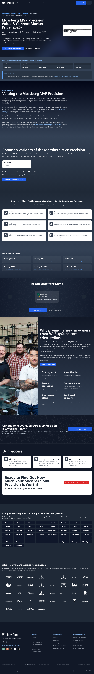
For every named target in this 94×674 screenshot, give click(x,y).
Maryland (41, 530)
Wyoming (19, 545)
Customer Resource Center (59, 645)
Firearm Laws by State (78, 648)
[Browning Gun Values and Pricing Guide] (63, 577)
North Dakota (19, 538)
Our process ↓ (37, 48)
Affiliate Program (36, 649)
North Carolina (7, 538)
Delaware (86, 523)
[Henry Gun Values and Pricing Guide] (85, 585)
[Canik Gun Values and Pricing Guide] (74, 577)
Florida (8, 526)
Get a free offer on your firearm (13, 48)
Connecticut (75, 523)
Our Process (35, 640)
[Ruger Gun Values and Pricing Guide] (85, 593)
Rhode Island (75, 538)
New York (86, 534)
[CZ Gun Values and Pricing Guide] (19, 585)
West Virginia (86, 542)
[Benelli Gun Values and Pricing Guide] (30, 577)
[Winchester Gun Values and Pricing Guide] (19, 609)
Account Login (56, 643)
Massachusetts (52, 530)
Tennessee (19, 542)
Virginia (64, 542)
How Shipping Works (37, 642)
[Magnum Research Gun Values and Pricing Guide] (30, 593)
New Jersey (64, 534)
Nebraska (30, 534)
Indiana (64, 526)
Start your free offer (39, 310)
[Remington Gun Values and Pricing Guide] (74, 593)
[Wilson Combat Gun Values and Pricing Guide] (30, 609)
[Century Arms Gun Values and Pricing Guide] (85, 577)
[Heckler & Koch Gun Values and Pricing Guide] (74, 585)
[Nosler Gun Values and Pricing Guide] (63, 593)
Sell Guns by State (77, 645)
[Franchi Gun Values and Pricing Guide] (52, 585)
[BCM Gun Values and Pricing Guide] (19, 577)
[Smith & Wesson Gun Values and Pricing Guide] (30, 601)
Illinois (53, 526)
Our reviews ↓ (28, 48)
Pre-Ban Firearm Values (63, 664)
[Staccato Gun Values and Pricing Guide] (52, 601)
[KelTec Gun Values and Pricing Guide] (8, 593)
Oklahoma (41, 538)
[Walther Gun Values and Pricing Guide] (8, 609)
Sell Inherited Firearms (79, 643)
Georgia (19, 526)
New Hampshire (52, 534)
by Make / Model (16, 13)
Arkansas (41, 523)
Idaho (41, 526)
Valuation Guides (6, 13)
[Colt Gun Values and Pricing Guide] (8, 585)
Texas (30, 542)
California (53, 523)
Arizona (30, 523)
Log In (89, 3)
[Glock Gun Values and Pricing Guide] (63, 585)
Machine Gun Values (44, 664)
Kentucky (8, 530)
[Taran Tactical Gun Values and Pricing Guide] (74, 601)
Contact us (51, 3)
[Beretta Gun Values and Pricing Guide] (41, 577)
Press (70, 671)
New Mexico (75, 534)
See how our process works (48, 364)
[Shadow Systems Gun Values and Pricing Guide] (8, 601)
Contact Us (55, 637)
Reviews (43, 3)
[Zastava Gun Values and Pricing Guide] (41, 609)
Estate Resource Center (58, 648)
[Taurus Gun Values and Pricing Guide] (85, 601)
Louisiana (19, 530)
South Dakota (8, 542)
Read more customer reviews (57, 310)
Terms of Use (78, 670)
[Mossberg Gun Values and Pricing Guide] (52, 593)
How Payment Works (37, 644)
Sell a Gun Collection (78, 640)
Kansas (86, 526)
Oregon (52, 538)
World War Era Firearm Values (83, 664)
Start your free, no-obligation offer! (14, 179)
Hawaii (30, 526)
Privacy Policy (89, 670)
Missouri (7, 534)
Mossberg (25, 13)
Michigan (64, 530)
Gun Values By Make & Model (28, 664)
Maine (30, 530)
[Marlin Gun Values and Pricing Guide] (41, 593)
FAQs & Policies (36, 647)
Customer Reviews (36, 651)
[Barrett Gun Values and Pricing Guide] (8, 577)
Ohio (30, 538)
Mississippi (86, 530)
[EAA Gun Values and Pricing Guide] (30, 585)
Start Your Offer (81, 3)
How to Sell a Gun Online (79, 637)
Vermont (52, 542)
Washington (75, 542)
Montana (19, 534)
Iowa (75, 526)
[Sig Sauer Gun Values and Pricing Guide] (19, 601)
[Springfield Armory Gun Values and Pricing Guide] (41, 601)
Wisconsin (8, 545)
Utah (41, 542)
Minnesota (75, 530)
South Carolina (86, 538)
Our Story (34, 637)
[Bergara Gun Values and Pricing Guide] (52, 577)
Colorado (64, 523)
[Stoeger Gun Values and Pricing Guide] (63, 601)
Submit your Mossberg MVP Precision (48, 125)
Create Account (56, 640)
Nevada (41, 534)
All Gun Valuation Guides (8, 664)
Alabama (7, 523)
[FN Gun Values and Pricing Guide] (41, 585)
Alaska (19, 523)
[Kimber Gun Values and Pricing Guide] (19, 593)
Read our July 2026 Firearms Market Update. (65, 76)
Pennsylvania (64, 538)
